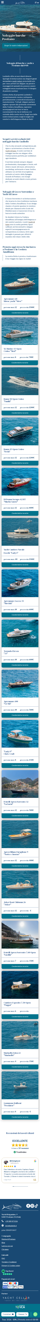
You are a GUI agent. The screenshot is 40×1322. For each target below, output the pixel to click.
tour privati (11, 84)
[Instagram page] (32, 1206)
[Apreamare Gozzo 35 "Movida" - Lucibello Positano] (20, 583)
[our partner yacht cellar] (16, 1300)
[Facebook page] (28, 1206)
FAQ (3, 1258)
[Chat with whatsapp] (35, 1314)
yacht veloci (17, 81)
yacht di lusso (10, 151)
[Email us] (3, 1225)
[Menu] (2, 2)
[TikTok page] (36, 1206)
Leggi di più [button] (7, 1179)
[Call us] (3, 1221)
